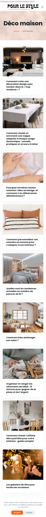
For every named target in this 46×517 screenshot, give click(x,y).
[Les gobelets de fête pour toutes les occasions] (23, 464)
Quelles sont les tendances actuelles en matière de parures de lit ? (21, 291)
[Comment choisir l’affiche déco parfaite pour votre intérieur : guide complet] (23, 415)
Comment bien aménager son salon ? (21, 339)
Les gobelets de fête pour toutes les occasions (20, 486)
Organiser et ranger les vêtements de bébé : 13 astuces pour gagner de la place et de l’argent (21, 387)
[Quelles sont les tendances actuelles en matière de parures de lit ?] (23, 268)
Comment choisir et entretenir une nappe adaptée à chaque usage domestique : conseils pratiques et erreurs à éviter (22, 139)
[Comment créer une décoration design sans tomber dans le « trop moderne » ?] (23, 61)
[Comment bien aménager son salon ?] (23, 317)
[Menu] (42, 7)
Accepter (17, 512)
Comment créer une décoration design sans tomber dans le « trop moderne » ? (19, 85)
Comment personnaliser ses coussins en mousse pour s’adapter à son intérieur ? (22, 242)
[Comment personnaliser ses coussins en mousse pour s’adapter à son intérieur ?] (23, 219)
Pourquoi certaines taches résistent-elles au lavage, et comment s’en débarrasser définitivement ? (22, 191)
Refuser (29, 512)
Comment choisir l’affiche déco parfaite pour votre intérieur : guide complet (20, 438)
